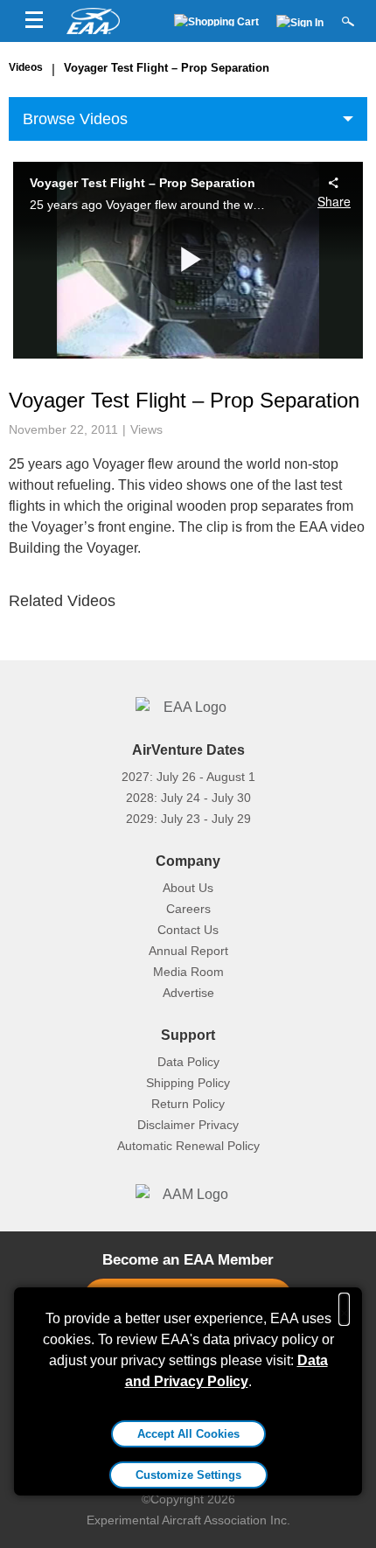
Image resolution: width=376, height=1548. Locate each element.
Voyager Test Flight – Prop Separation (166, 67)
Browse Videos (75, 119)
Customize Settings (188, 1475)
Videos (26, 67)
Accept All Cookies (188, 1433)
